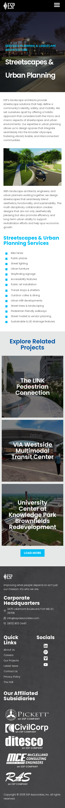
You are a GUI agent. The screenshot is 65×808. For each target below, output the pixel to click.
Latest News (11, 666)
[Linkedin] (46, 646)
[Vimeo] (46, 658)
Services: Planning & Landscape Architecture (30, 48)
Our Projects (11, 660)
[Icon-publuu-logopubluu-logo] (46, 652)
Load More (32, 553)
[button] (57, 5)
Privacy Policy (12, 676)
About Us (9, 649)
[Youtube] (46, 664)
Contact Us (11, 671)
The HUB (8, 682)
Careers (9, 655)
